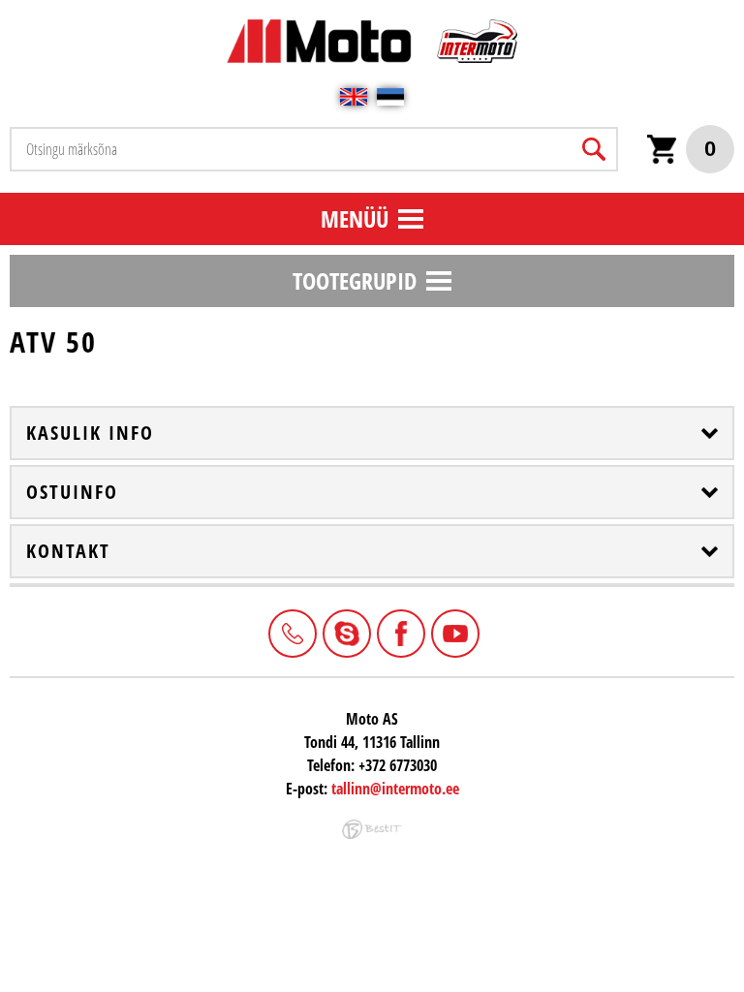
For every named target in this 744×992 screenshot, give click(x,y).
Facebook (399, 631)
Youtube (453, 631)
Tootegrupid (355, 280)
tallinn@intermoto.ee (395, 788)
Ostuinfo (72, 492)
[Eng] (353, 97)
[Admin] (6, 10)
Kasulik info (90, 433)
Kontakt (68, 551)
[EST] (390, 97)
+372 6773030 (290, 631)
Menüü (354, 218)
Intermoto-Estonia (345, 631)
